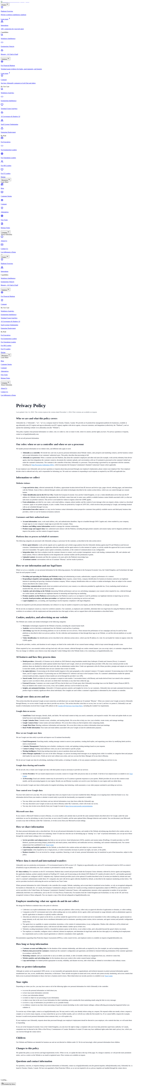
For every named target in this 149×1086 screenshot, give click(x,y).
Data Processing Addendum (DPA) (43, 465)
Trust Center (50, 845)
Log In (3, 252)
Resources (5, 180)
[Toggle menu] (1, 254)
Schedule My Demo (9, 1084)
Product (4, 5)
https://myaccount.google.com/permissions (78, 806)
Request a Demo (10, 252)
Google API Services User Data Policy (70, 706)
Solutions (4, 59)
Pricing (3, 177)
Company (4, 232)
